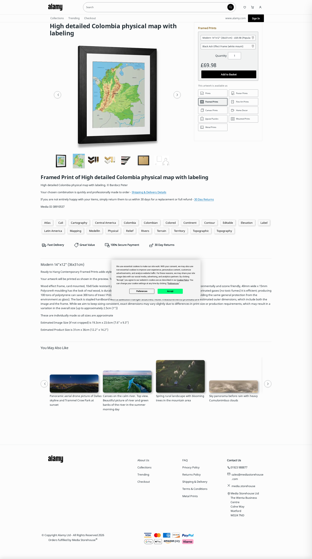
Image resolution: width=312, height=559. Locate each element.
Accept (170, 291)
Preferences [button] (173, 283)
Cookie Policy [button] (183, 280)
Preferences (141, 291)
